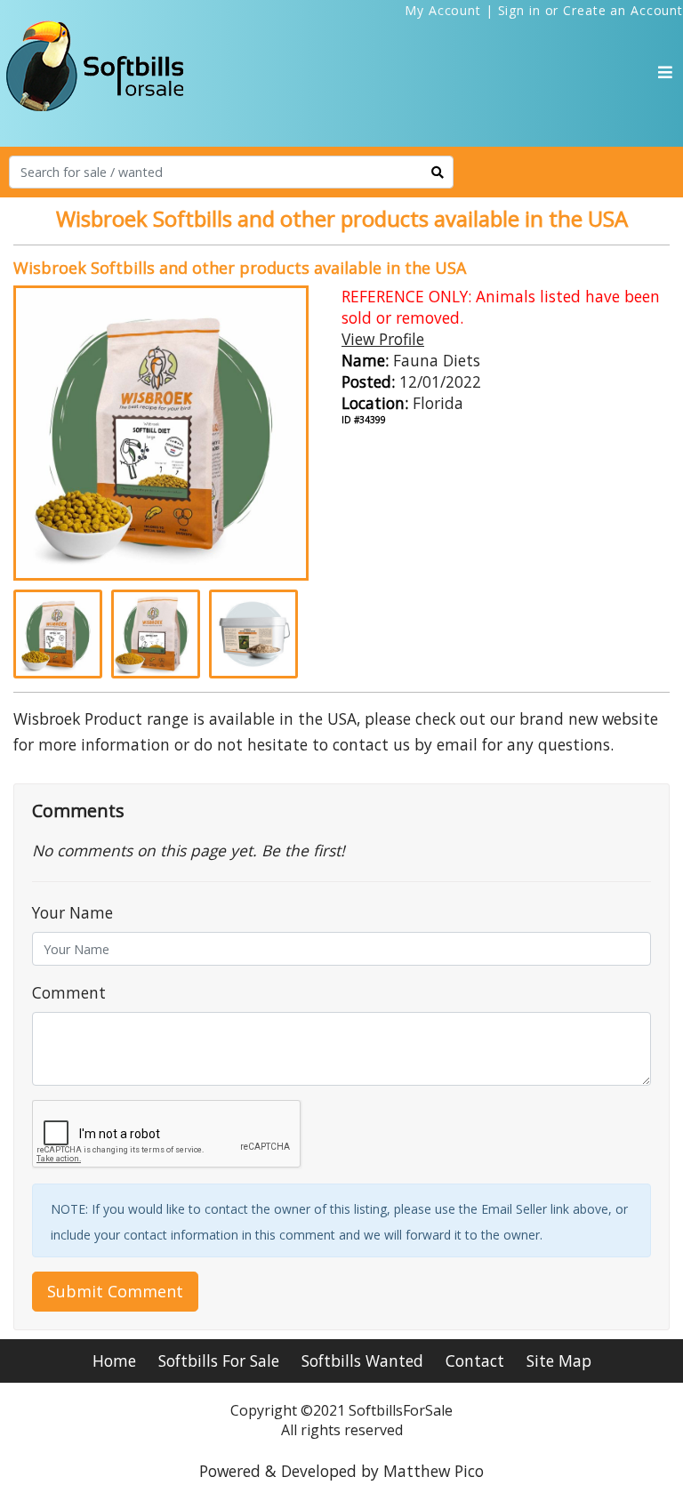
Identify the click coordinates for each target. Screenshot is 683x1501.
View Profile (383, 338)
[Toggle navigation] (665, 72)
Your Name (72, 912)
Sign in (519, 10)
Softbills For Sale (218, 1360)
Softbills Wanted (362, 1360)
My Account (443, 10)
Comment (69, 992)
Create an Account (623, 10)
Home (114, 1360)
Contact (475, 1360)
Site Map (558, 1360)
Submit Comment (115, 1291)
